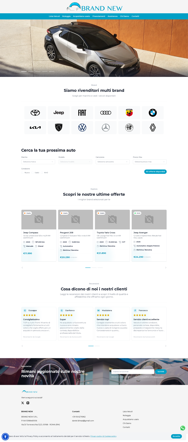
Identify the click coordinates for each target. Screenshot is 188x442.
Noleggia (66, 16)
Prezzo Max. (137, 157)
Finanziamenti (99, 16)
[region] (94, 239)
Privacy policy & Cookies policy (103, 436)
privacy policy (159, 377)
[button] (5, 437)
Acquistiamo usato (81, 16)
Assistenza (113, 16)
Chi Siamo (124, 16)
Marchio (24, 157)
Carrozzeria (100, 157)
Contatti (135, 16)
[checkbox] (22, 173)
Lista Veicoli (54, 16)
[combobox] (38, 161)
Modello (62, 157)
